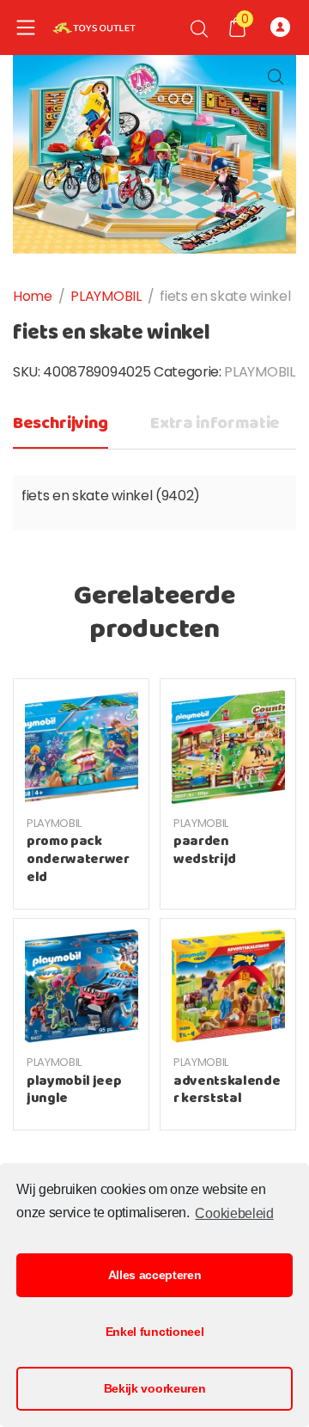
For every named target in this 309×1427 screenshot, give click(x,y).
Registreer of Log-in (283, 27)
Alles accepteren (155, 1275)
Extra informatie (215, 423)
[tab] (60, 428)
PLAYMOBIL (105, 296)
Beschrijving (60, 423)
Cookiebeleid (234, 1213)
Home (32, 296)
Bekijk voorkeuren (155, 1388)
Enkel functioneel (155, 1331)
